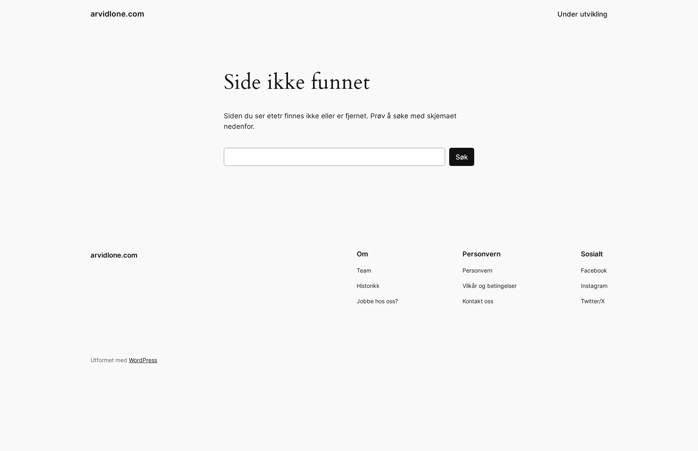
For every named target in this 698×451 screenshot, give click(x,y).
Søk (462, 157)
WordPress (143, 360)
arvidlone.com (117, 14)
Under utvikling (582, 14)
